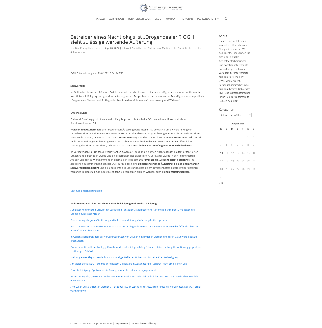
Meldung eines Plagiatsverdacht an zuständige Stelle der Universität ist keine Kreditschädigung (124, 257)
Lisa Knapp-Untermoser (88, 48)
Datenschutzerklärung (143, 323)
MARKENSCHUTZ (206, 19)
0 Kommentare (78, 52)
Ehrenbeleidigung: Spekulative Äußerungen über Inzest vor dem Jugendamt (113, 270)
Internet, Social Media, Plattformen (141, 48)
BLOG (158, 19)
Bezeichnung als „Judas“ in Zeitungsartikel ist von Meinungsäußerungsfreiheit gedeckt (119, 220)
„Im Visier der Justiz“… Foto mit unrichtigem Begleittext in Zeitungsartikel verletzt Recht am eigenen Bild (128, 263)
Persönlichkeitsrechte (190, 48)
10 (221, 152)
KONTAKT (171, 19)
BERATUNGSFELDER (139, 19)
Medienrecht (169, 48)
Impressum (121, 323)
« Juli (221, 182)
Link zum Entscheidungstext (86, 190)
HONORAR (187, 19)
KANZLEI (100, 19)
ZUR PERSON (116, 19)
